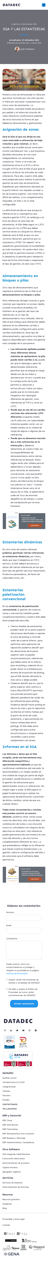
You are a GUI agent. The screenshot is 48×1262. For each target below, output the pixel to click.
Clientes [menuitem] (6, 1091)
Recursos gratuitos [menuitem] (11, 1199)
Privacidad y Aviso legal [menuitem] (13, 1219)
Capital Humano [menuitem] (10, 1167)
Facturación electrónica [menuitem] (13, 1158)
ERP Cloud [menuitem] (7, 1120)
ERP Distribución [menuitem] (10, 1125)
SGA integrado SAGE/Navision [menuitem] (16, 1154)
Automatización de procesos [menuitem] (15, 1163)
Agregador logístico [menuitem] (11, 1172)
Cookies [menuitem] (6, 1225)
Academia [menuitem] (7, 1204)
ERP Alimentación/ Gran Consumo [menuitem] (18, 1133)
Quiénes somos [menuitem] (9, 1078)
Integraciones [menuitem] (9, 1087)
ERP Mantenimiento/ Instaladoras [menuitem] (18, 1142)
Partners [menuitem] (6, 1095)
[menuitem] (9, 1104)
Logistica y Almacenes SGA (24, 24)
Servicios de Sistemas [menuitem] (12, 1182)
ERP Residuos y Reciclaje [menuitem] (13, 1138)
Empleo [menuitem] (6, 1100)
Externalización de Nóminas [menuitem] (15, 1187)
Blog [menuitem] (4, 1208)
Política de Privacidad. (17, 973)
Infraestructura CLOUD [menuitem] (13, 1082)
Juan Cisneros (27, 49)
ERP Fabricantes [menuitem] (10, 1129)
